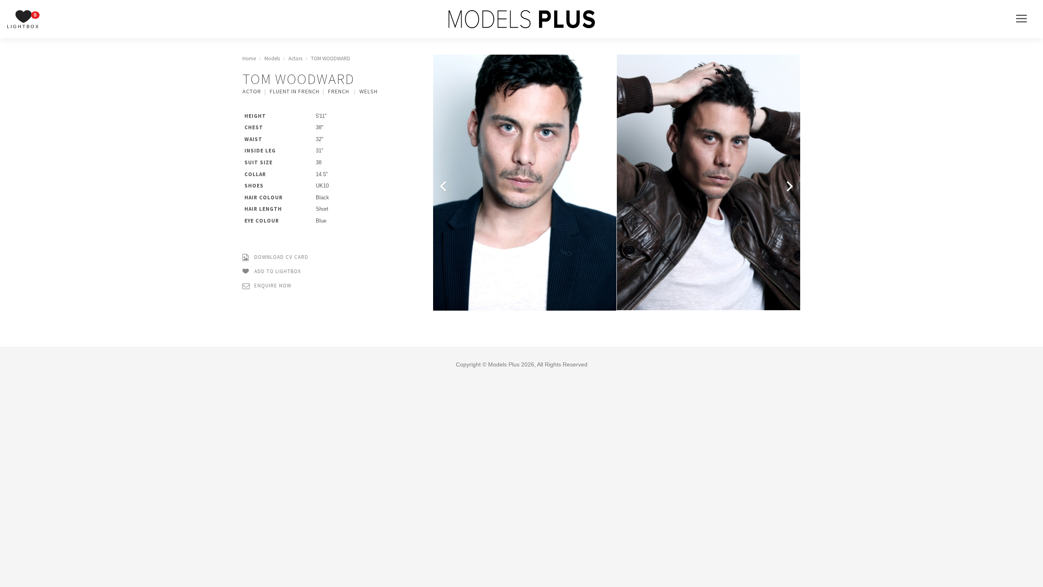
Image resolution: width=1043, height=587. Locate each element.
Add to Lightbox (277, 271)
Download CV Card (280, 257)
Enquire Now (272, 285)
